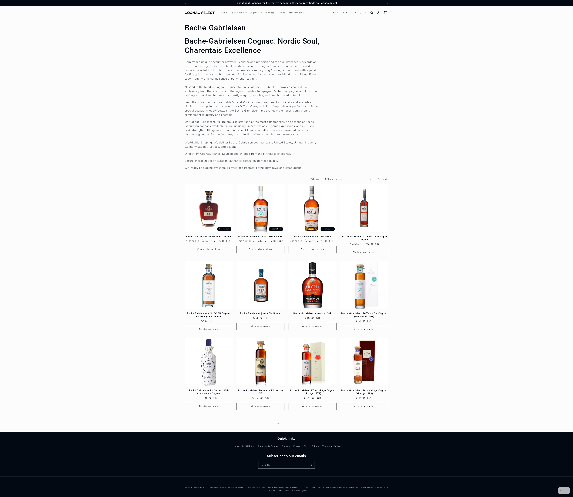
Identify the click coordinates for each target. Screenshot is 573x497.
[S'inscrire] (311, 464)
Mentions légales (299, 490)
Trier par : (316, 179)
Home (236, 446)
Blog (306, 446)
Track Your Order (331, 446)
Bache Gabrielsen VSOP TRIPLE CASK (260, 236)
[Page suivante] (295, 422)
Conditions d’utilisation (312, 487)
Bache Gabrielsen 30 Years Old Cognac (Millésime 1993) (364, 315)
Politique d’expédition (348, 487)
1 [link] (278, 422)
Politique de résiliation (279, 490)
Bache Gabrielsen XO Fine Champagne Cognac (364, 238)
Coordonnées (330, 487)
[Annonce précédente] (185, 3)
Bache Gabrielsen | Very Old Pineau (261, 313)
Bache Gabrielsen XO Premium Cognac (209, 236)
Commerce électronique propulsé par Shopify (225, 487)
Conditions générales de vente (374, 487)
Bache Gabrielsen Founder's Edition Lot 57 (261, 392)
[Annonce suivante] (387, 3)
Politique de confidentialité (259, 487)
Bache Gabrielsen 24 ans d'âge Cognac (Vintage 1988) (364, 392)
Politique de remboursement (286, 487)
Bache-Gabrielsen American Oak (312, 313)
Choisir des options (208, 249)
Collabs (315, 446)
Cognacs (286, 446)
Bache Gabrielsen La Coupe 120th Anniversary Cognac (209, 392)
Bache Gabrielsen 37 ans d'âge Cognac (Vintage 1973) (312, 392)
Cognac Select (199, 487)
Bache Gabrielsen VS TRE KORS (312, 236)
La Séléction (248, 446)
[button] (238, 12)
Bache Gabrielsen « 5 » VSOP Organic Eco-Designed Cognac (209, 315)
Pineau (297, 446)
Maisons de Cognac (268, 446)
